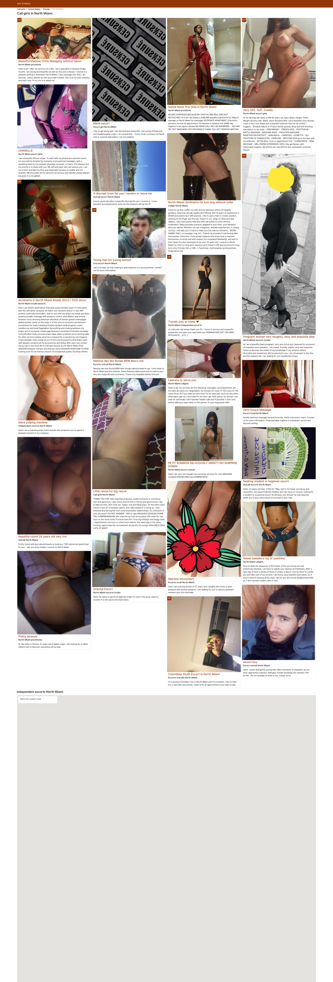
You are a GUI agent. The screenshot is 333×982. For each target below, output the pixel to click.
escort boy (250, 662)
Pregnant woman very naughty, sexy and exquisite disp (279, 336)
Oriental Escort (103, 589)
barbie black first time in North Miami (192, 107)
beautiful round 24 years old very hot (42, 536)
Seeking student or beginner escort (266, 481)
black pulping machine (32, 422)
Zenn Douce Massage (257, 409)
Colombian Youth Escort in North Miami (194, 674)
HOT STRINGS (23, 3)
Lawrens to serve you (182, 380)
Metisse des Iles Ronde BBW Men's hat (118, 360)
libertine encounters (181, 579)
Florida (46, 9)
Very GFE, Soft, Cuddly (258, 110)
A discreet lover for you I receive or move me (122, 193)
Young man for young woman (112, 260)
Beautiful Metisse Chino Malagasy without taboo (49, 61)
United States (34, 9)
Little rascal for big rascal (109, 491)
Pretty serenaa (27, 636)
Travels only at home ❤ (183, 321)
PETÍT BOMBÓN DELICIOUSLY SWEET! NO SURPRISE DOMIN (202, 464)
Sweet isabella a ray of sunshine (264, 558)
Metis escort (101, 123)
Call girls (21, 9)
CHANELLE (25, 150)
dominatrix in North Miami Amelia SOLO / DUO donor (52, 300)
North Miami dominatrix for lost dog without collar (200, 202)
